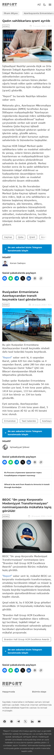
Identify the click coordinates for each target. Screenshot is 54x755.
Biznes (6, 26)
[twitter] (22, 278)
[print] (35, 278)
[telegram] (16, 278)
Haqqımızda (8, 691)
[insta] (11, 721)
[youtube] (39, 721)
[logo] (9, 5)
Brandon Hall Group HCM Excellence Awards (26, 639)
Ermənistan (10, 421)
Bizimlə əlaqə (39, 691)
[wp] (10, 278)
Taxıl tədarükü (29, 421)
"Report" (7, 357)
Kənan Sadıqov (18, 263)
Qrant (32, 237)
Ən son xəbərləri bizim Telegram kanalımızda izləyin (25, 249)
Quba (20, 237)
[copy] (41, 278)
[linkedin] (28, 278)
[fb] (4, 278)
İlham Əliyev (11, 13)
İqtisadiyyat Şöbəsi (19, 447)
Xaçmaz (8, 237)
